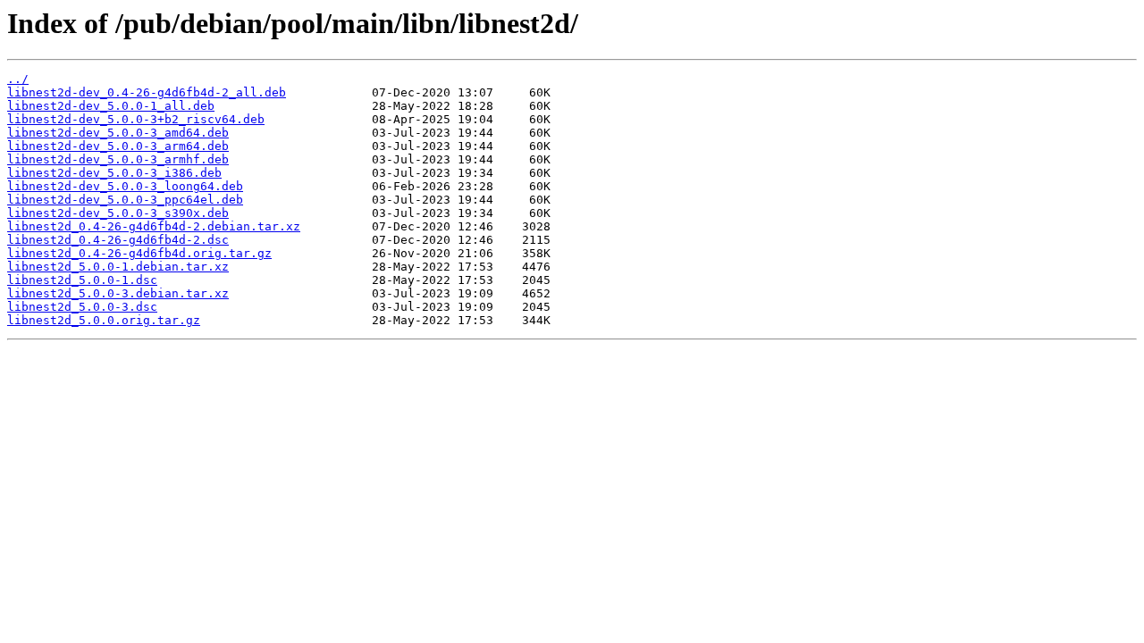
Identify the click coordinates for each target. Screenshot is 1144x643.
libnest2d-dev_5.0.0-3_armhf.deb (118, 159)
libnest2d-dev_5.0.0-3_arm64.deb (118, 146)
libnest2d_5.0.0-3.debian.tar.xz (118, 293)
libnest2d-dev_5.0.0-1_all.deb (110, 106)
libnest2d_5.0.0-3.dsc (82, 306)
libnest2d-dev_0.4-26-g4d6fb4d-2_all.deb (146, 92)
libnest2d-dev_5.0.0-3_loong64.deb (125, 186)
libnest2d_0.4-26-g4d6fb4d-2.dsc (118, 239)
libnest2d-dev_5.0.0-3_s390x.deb (118, 213)
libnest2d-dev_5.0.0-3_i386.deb (114, 173)
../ (18, 79)
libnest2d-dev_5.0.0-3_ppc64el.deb (125, 199)
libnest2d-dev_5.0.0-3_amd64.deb (118, 132)
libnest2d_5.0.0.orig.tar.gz (103, 320)
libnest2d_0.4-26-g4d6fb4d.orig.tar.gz (139, 253)
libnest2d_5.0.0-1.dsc (82, 280)
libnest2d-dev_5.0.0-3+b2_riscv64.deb (136, 119)
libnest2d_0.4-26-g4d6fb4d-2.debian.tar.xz (153, 226)
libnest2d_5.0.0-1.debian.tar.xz (118, 266)
